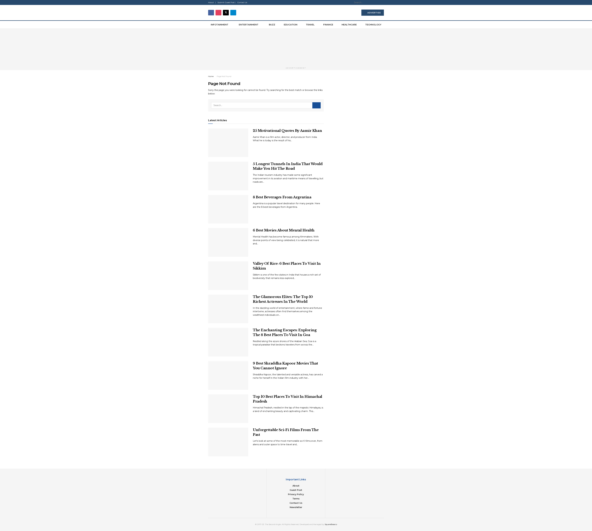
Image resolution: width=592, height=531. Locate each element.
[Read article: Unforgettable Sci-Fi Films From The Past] (228, 442)
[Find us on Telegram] (233, 12)
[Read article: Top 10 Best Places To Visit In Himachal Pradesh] (228, 408)
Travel (310, 24)
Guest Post (296, 490)
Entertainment (248, 24)
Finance (328, 24)
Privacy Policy (296, 494)
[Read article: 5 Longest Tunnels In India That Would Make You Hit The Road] (228, 176)
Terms (296, 498)
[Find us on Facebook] (211, 12)
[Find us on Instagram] (218, 12)
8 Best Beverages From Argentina (282, 197)
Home (211, 76)
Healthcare (349, 24)
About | (212, 2)
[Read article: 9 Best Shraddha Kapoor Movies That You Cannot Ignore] (228, 375)
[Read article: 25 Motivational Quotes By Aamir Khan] (228, 142)
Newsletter (296, 507)
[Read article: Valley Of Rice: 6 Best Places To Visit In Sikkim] (228, 275)
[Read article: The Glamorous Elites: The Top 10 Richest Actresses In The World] (228, 309)
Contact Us (242, 2)
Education (290, 24)
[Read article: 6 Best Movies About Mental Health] (228, 242)
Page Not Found (224, 76)
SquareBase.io (331, 524)
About (295, 485)
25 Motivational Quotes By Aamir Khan (287, 131)
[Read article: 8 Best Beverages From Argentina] (228, 209)
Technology (373, 24)
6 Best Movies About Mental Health (283, 230)
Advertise (374, 12)
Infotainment (219, 24)
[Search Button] (382, 2)
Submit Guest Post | (226, 2)
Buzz (272, 24)
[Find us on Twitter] (226, 12)
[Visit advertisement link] (296, 47)
